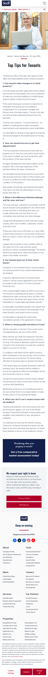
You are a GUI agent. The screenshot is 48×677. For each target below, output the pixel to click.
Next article (23, 9)
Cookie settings (11, 672)
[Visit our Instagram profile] (29, 540)
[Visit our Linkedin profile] (24, 540)
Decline (26, 672)
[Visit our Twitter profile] (19, 540)
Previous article (10, 9)
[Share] (44, 9)
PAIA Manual (24, 505)
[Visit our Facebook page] (15, 540)
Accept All (39, 672)
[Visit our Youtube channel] (33, 540)
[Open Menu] (44, 3)
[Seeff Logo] (6, 3)
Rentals (24, 59)
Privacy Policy (24, 498)
